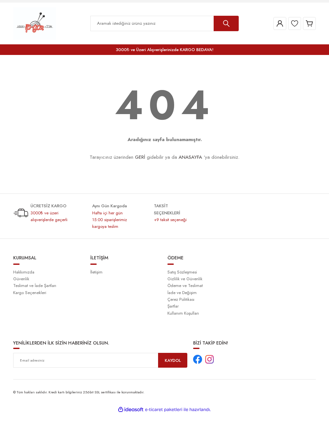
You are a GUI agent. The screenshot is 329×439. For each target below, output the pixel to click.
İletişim (96, 272)
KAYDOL (173, 360)
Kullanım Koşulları (183, 313)
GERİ (140, 157)
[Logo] (34, 23)
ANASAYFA (190, 157)
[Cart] (309, 23)
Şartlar (173, 306)
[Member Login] (279, 23)
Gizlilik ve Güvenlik (184, 279)
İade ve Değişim (182, 293)
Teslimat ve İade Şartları (34, 285)
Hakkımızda (23, 272)
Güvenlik (21, 279)
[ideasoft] (131, 410)
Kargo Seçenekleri (29, 293)
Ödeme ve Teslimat (185, 285)
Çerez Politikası (180, 299)
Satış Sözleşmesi (182, 272)
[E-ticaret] (163, 409)
